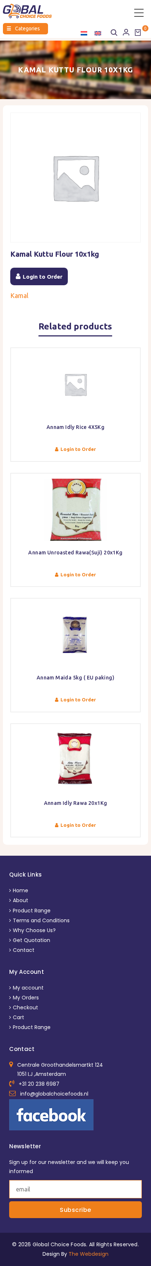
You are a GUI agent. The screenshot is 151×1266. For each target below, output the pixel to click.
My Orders (26, 997)
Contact (23, 950)
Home (20, 890)
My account (28, 987)
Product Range (32, 910)
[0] (138, 32)
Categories (23, 28)
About (20, 900)
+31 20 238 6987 (39, 1084)
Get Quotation (31, 940)
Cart (18, 1017)
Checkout (25, 1007)
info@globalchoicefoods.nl (54, 1093)
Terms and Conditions (41, 920)
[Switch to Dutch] (84, 33)
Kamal (19, 295)
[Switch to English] (98, 33)
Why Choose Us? (34, 930)
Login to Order (42, 277)
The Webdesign (88, 1254)
